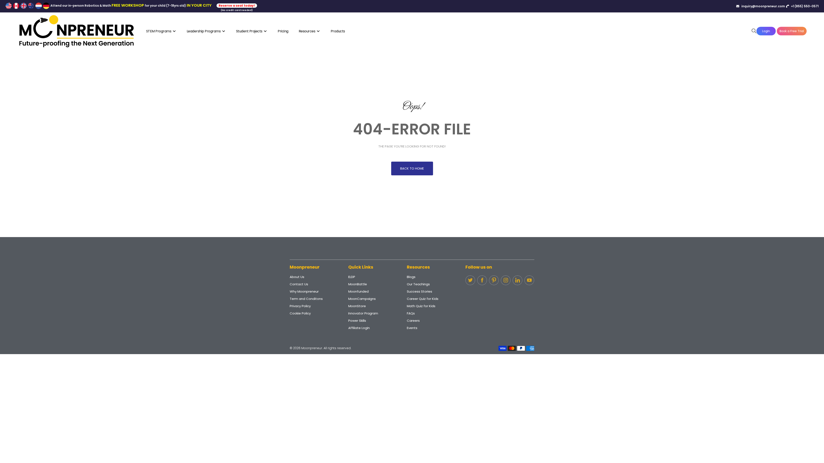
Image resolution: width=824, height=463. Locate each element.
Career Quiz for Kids (422, 298)
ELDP (351, 277)
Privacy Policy (300, 306)
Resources (307, 31)
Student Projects (249, 31)
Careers (413, 320)
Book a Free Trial (792, 31)
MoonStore (357, 306)
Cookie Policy (300, 313)
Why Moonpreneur (304, 291)
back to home (412, 168)
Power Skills (357, 320)
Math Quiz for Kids (421, 306)
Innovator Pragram (363, 313)
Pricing (283, 31)
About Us (297, 277)
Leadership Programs (204, 31)
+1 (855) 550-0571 (804, 6)
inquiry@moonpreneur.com (763, 6)
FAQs (411, 313)
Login (766, 31)
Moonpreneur (311, 348)
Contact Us (299, 284)
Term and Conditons (306, 298)
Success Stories (419, 291)
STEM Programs (159, 31)
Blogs (411, 277)
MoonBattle (357, 284)
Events (412, 328)
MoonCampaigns (362, 298)
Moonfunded (358, 291)
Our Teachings (418, 284)
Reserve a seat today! (237, 5)
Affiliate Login (359, 328)
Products (338, 31)
